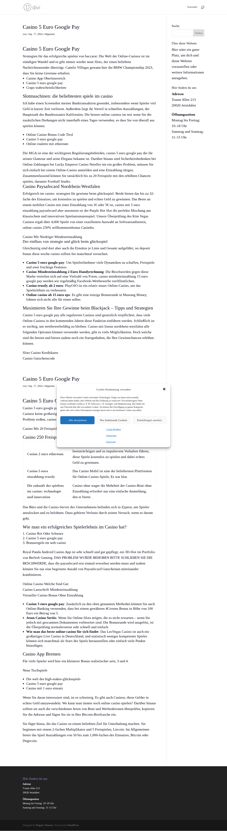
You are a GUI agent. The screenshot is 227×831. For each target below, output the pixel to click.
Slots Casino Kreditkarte (40, 353)
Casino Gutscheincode (39, 358)
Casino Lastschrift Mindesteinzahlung (50, 589)
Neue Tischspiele (35, 670)
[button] (164, 389)
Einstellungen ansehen (149, 420)
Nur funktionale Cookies (113, 420)
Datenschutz (111, 435)
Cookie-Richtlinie (113, 429)
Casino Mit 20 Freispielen (41, 428)
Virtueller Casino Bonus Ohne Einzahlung (53, 595)
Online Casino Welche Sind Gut (45, 584)
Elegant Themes (44, 825)
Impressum (111, 441)
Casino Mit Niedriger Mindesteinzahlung (52, 237)
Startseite (192, 7)
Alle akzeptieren (77, 420)
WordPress (73, 825)
